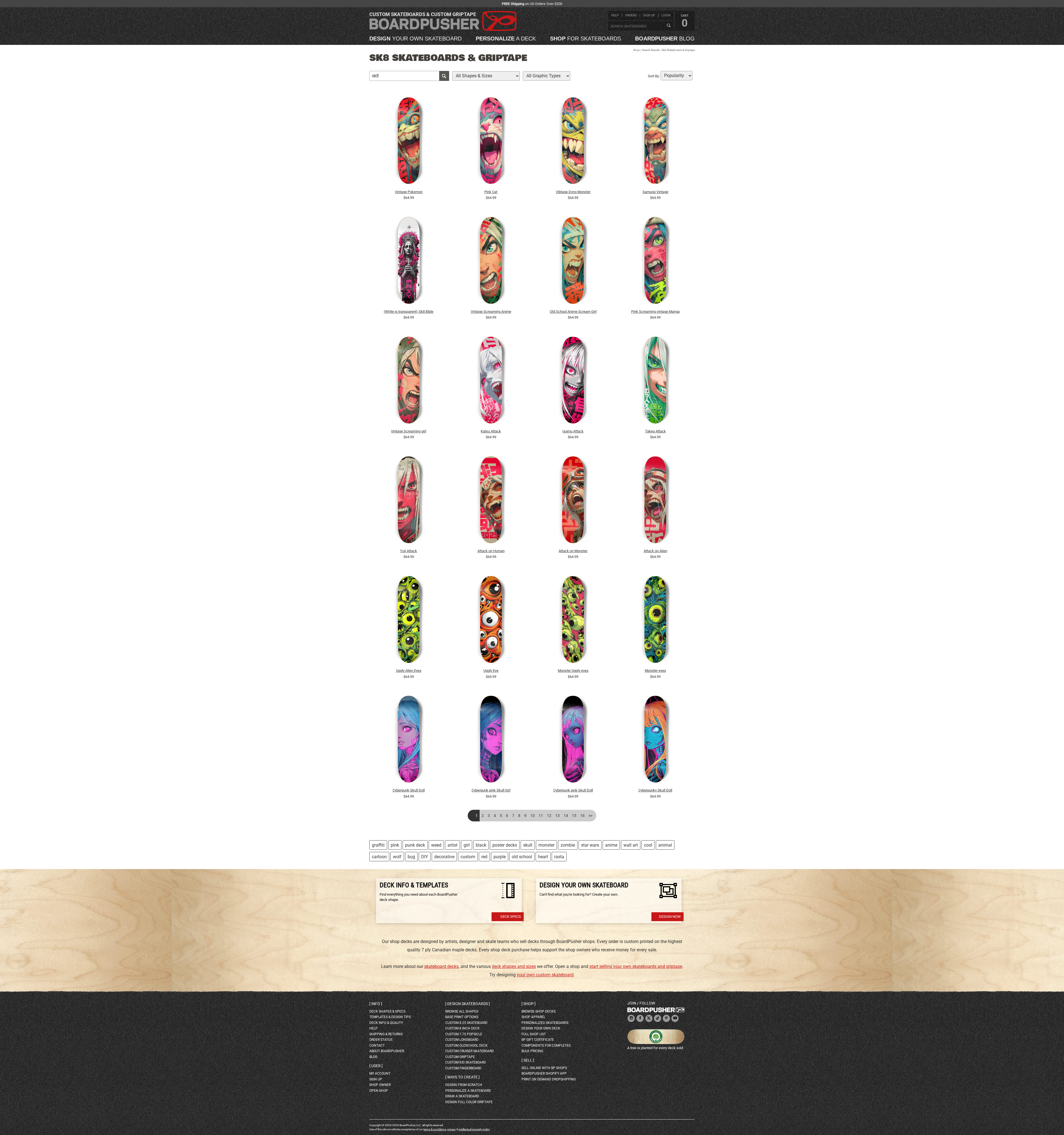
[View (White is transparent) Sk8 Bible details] (408, 262)
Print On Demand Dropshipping (548, 1079)
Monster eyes (655, 670)
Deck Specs (510, 916)
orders (631, 15)
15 (574, 815)
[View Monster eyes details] (655, 621)
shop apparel (533, 1017)
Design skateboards (467, 1003)
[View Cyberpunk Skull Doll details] (408, 740)
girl (467, 845)
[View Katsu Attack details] (491, 381)
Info (375, 1003)
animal (665, 845)
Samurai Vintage (655, 192)
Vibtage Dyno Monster (573, 192)
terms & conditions (434, 1129)
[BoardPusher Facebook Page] (640, 1018)
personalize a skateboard (468, 1091)
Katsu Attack (491, 431)
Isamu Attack (573, 431)
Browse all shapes (461, 1011)
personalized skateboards (544, 1023)
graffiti (378, 845)
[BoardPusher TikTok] (657, 1018)
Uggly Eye (491, 670)
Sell (527, 1060)
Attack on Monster (573, 551)
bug (411, 856)
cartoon (379, 856)
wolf (397, 856)
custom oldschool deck (466, 1045)
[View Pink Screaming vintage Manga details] (655, 262)
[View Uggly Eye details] (491, 621)
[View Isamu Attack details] (573, 381)
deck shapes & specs (387, 1011)
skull (527, 845)
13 (557, 815)
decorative (444, 856)
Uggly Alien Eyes (408, 670)
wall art (630, 845)
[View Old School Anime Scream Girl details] (573, 262)
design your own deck (540, 1028)
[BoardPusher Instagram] (631, 1018)
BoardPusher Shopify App (544, 1073)
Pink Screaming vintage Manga (655, 311)
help (615, 15)
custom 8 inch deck (462, 1028)
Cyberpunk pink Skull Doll (573, 790)
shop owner (380, 1085)
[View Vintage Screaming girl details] (408, 381)
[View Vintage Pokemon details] (408, 142)
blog (665, 38)
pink (395, 845)
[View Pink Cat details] (491, 142)
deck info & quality (386, 1023)
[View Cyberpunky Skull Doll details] (655, 740)
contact (377, 1045)
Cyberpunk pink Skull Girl (491, 790)
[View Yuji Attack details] (408, 501)
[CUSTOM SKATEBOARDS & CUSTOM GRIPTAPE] (442, 30)
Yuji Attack (408, 551)
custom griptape (460, 1057)
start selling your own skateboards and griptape (635, 966)
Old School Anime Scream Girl (573, 311)
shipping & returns (386, 1034)
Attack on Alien (655, 551)
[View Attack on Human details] (491, 501)
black (481, 845)
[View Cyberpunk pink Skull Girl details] (491, 740)
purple (499, 856)
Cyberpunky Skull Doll (655, 790)
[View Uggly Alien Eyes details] (408, 621)
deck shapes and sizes (514, 966)
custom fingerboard (463, 1068)
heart (543, 856)
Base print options (461, 1017)
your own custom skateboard (545, 974)
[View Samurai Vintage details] (655, 142)
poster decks (504, 845)
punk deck (415, 845)
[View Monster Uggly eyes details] (573, 621)
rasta (559, 856)
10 (532, 815)
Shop (636, 50)
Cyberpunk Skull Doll (409, 790)
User (376, 1066)
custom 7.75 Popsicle (463, 1034)
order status (380, 1040)
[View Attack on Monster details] (573, 501)
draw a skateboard (462, 1096)
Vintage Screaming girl (408, 431)
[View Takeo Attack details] (655, 381)
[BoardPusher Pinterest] (666, 1018)
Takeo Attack (655, 431)
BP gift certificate (537, 1040)
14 (566, 815)
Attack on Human (491, 551)
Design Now (670, 916)
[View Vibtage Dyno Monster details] (573, 142)
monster (546, 845)
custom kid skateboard (465, 1062)
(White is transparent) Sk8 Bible (408, 311)
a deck (506, 38)
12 (549, 815)
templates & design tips (390, 1017)
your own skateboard (415, 38)
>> (590, 815)
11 (541, 815)
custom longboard (462, 1040)
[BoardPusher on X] (649, 1018)
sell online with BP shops (544, 1068)
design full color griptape (469, 1102)
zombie (568, 845)
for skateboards (585, 38)
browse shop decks (538, 1011)
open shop (378, 1091)
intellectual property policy (474, 1129)
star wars (590, 845)
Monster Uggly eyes (573, 670)
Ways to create (462, 1077)
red (484, 856)
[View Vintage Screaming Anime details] (491, 262)
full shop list (533, 1034)
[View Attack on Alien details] (655, 501)
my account (379, 1073)
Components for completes (546, 1045)
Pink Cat (490, 192)
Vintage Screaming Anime (491, 311)
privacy (451, 1129)
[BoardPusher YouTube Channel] (675, 1018)
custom (468, 856)
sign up (649, 15)
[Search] (669, 25)
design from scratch (463, 1085)
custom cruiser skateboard (469, 1051)
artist (452, 845)
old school (522, 856)
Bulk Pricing (532, 1051)
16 (582, 815)
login (666, 15)
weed (436, 845)
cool (648, 845)
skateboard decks (441, 966)
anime (611, 845)
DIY (424, 856)
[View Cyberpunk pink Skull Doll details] (573, 740)
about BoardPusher (386, 1051)
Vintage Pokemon (409, 192)
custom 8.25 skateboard (466, 1023)
